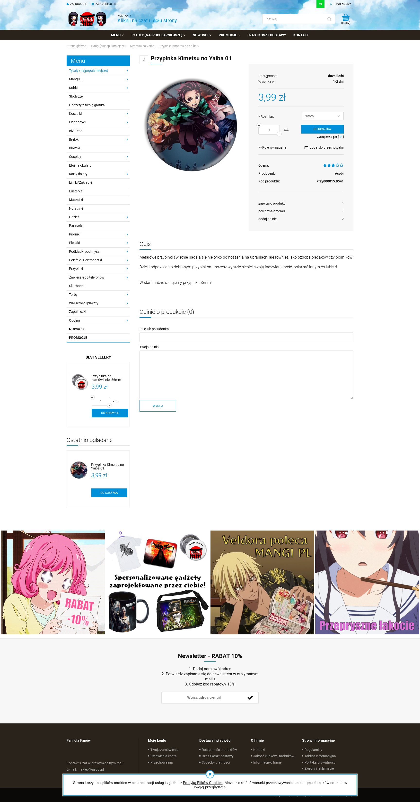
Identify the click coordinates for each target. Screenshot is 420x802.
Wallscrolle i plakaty (83, 303)
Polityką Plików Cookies (203, 783)
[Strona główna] (87, 19)
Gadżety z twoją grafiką (87, 105)
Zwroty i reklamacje (319, 768)
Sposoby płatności (216, 762)
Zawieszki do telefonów (86, 277)
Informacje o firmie (267, 762)
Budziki (74, 148)
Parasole (75, 225)
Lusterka (75, 191)
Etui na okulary (80, 165)
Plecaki (74, 243)
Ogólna (74, 320)
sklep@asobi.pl (85, 769)
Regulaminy (313, 750)
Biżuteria (75, 131)
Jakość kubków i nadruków (273, 756)
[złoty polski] (320, 4)
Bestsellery (98, 357)
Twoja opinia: (149, 347)
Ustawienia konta (163, 756)
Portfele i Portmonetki (85, 260)
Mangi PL (76, 79)
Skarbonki (76, 286)
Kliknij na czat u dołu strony (147, 20)
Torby (73, 295)
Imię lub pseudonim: (154, 329)
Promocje (78, 338)
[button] (301, 203)
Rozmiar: (266, 116)
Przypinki (76, 268)
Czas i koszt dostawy (218, 756)
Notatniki (76, 208)
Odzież (74, 217)
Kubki (73, 88)
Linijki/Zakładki (80, 182)
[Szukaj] (329, 19)
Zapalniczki (77, 312)
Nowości (77, 329)
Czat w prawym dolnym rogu (95, 763)
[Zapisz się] (250, 698)
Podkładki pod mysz (84, 251)
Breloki (74, 139)
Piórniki (74, 234)
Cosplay (75, 157)
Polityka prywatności (320, 762)
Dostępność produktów (219, 750)
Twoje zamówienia (164, 750)
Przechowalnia (161, 762)
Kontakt (259, 750)
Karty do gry (78, 174)
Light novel (77, 122)
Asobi (339, 173)
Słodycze (76, 96)
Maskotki (76, 200)
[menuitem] (117, 35)
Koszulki (75, 114)
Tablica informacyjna (320, 756)
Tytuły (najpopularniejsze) (88, 70)
